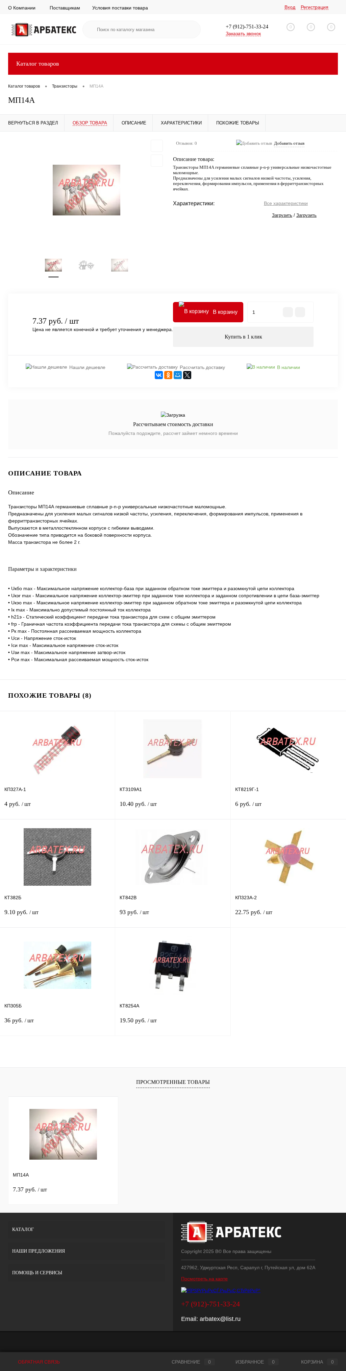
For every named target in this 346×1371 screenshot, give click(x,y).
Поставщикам (65, 7)
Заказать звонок (243, 33)
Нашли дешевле (87, 367)
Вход (290, 7)
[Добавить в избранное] (157, 146)
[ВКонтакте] (159, 375)
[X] (187, 375)
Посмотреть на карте (204, 1278)
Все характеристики (286, 203)
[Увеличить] (86, 190)
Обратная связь (38, 1362)
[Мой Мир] (178, 375)
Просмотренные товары (173, 1082)
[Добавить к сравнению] (157, 161)
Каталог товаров (37, 63)
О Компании (21, 7)
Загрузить (282, 215)
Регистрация (314, 7)
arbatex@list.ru (220, 1319)
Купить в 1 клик (243, 337)
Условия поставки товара (120, 7)
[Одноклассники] (168, 375)
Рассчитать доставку (202, 367)
